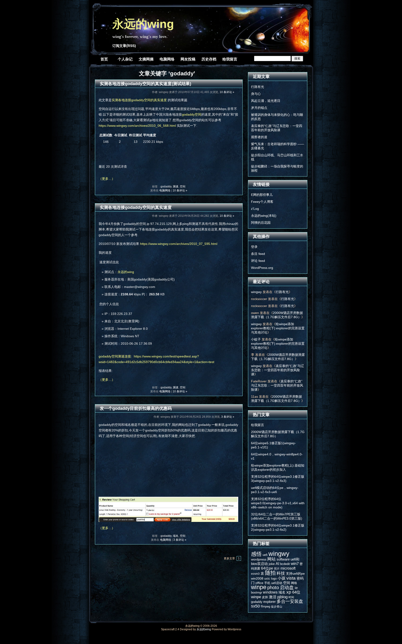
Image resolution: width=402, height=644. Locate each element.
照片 (277, 568)
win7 (295, 563)
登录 (254, 247)
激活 (272, 597)
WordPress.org (262, 268)
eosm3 (255, 573)
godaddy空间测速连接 (115, 356)
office (259, 583)
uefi (265, 555)
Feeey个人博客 (262, 202)
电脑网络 (167, 59)
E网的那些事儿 (262, 195)
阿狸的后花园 (261, 222)
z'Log (255, 208)
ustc (267, 578)
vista (291, 578)
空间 (182, 186)
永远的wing (143, 23)
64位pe (267, 568)
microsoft (288, 568)
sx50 (255, 606)
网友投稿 (188, 59)
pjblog (282, 597)
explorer (269, 602)
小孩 (281, 578)
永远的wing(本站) (263, 215)
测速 (175, 186)
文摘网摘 (146, 59)
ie (296, 588)
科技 (281, 573)
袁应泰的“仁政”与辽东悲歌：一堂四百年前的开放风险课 (277, 370)
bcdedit (285, 564)
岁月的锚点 (259, 108)
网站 (271, 559)
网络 (294, 583)
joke (272, 564)
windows (270, 592)
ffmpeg (265, 606)
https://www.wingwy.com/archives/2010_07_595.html (178, 244)
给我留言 (229, 59)
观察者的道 (259, 137)
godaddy (166, 186)
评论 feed (258, 261)
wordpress (258, 559)
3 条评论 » (227, 416)
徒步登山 (276, 606)
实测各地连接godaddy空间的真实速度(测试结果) (145, 83)
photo (273, 587)
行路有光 (257, 87)
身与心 (256, 94)
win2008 (257, 578)
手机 (267, 583)
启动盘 (287, 587)
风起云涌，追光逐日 (265, 101)
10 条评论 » (227, 92)
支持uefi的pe (295, 573)
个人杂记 (125, 59)
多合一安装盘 (290, 601)
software (283, 559)
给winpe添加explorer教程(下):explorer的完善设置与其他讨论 (278, 328)
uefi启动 (276, 583)
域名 (175, 535)
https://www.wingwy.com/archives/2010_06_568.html (137, 125)
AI (277, 563)
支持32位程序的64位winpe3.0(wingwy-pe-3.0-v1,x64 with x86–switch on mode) (278, 503)
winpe (258, 587)
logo (274, 578)
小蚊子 (256, 339)
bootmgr (256, 592)
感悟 (256, 554)
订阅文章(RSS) (124, 46)
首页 (104, 59)
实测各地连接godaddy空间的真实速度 (139, 100)
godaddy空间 (191, 114)
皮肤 (265, 597)
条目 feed (258, 254)
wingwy (256, 292)
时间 (291, 597)
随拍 (270, 573)
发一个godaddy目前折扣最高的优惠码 (136, 408)
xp (288, 592)
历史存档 (208, 59)
